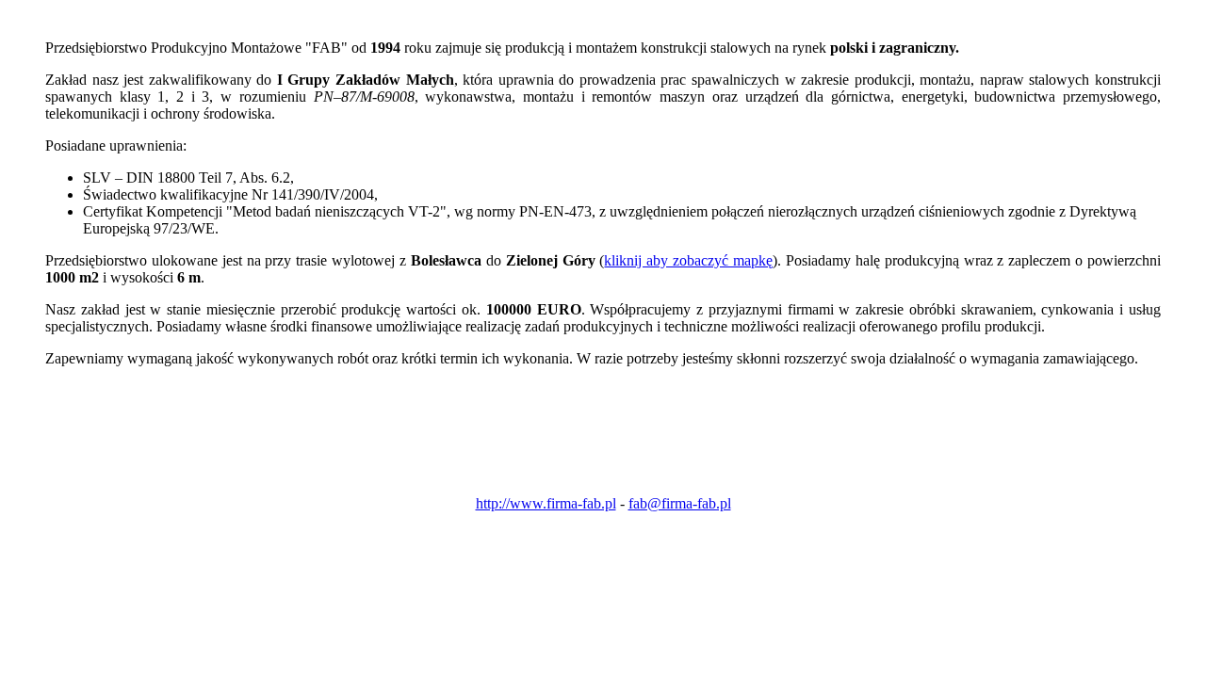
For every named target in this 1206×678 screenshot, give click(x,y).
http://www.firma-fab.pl (546, 503)
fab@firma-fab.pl (679, 503)
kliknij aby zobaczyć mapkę (688, 260)
